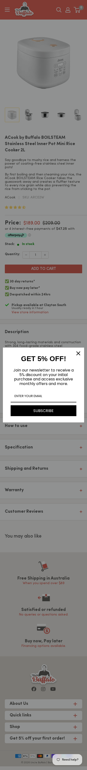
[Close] (78, 353)
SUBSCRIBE (43, 410)
